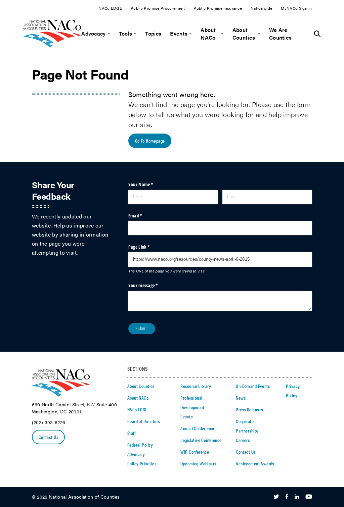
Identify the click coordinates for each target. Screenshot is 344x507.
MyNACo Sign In (296, 8)
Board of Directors (143, 421)
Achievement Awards (255, 463)
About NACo (208, 33)
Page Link (147, 247)
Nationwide (261, 8)
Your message (151, 285)
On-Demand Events (253, 386)
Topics (153, 33)
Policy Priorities (141, 463)
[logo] (52, 45)
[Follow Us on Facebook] (286, 497)
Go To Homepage (150, 140)
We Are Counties (280, 33)
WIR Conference (194, 451)
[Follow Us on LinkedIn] (296, 497)
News (241, 397)
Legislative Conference (200, 440)
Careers (243, 440)
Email (143, 215)
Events (178, 33)
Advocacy (93, 33)
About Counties (243, 33)
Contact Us (48, 437)
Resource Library (195, 386)
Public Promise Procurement (158, 8)
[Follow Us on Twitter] (276, 497)
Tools (125, 33)
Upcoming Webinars (198, 463)
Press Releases (249, 409)
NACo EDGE (110, 8)
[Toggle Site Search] (317, 34)
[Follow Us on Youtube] (308, 497)
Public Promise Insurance (218, 8)
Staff (131, 432)
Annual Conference (197, 428)
